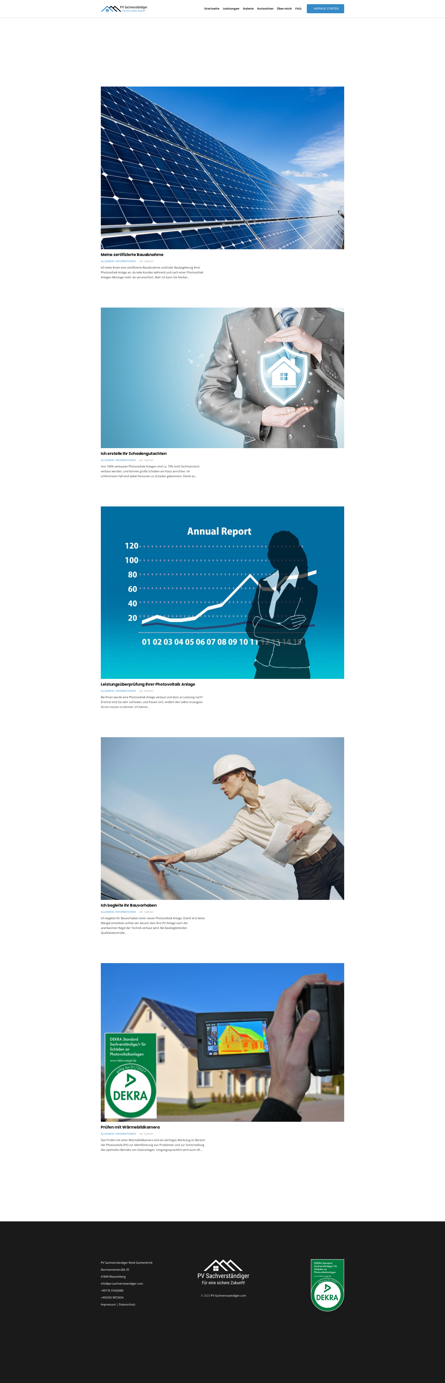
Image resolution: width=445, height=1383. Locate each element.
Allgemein (107, 261)
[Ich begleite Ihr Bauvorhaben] (222, 740)
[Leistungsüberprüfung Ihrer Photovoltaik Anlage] (222, 509)
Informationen (126, 261)
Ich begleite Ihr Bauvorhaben (129, 905)
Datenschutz (127, 1304)
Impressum (108, 1304)
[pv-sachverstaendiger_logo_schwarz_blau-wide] (124, 9)
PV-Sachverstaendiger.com (228, 1295)
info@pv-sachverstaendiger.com (122, 1283)
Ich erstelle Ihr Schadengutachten (134, 453)
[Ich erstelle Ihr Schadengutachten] (222, 310)
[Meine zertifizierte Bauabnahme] (222, 89)
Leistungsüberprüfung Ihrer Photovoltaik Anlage (148, 684)
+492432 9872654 (112, 1297)
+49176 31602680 (112, 1290)
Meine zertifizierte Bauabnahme (132, 254)
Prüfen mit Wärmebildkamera (130, 1127)
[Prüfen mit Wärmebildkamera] (222, 965)
